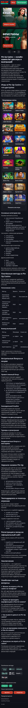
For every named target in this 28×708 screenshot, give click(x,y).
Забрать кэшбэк (9, 24)
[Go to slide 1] (13, 51)
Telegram (4, 686)
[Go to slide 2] (14, 51)
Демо (12, 105)
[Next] (18, 52)
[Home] (4, 2)
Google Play (19, 692)
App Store (7, 692)
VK (10, 686)
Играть (4, 105)
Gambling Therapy (5, 701)
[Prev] (9, 52)
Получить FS (8, 46)
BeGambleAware (5, 698)
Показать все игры (14, 207)
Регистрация (22, 2)
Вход (13, 2)
